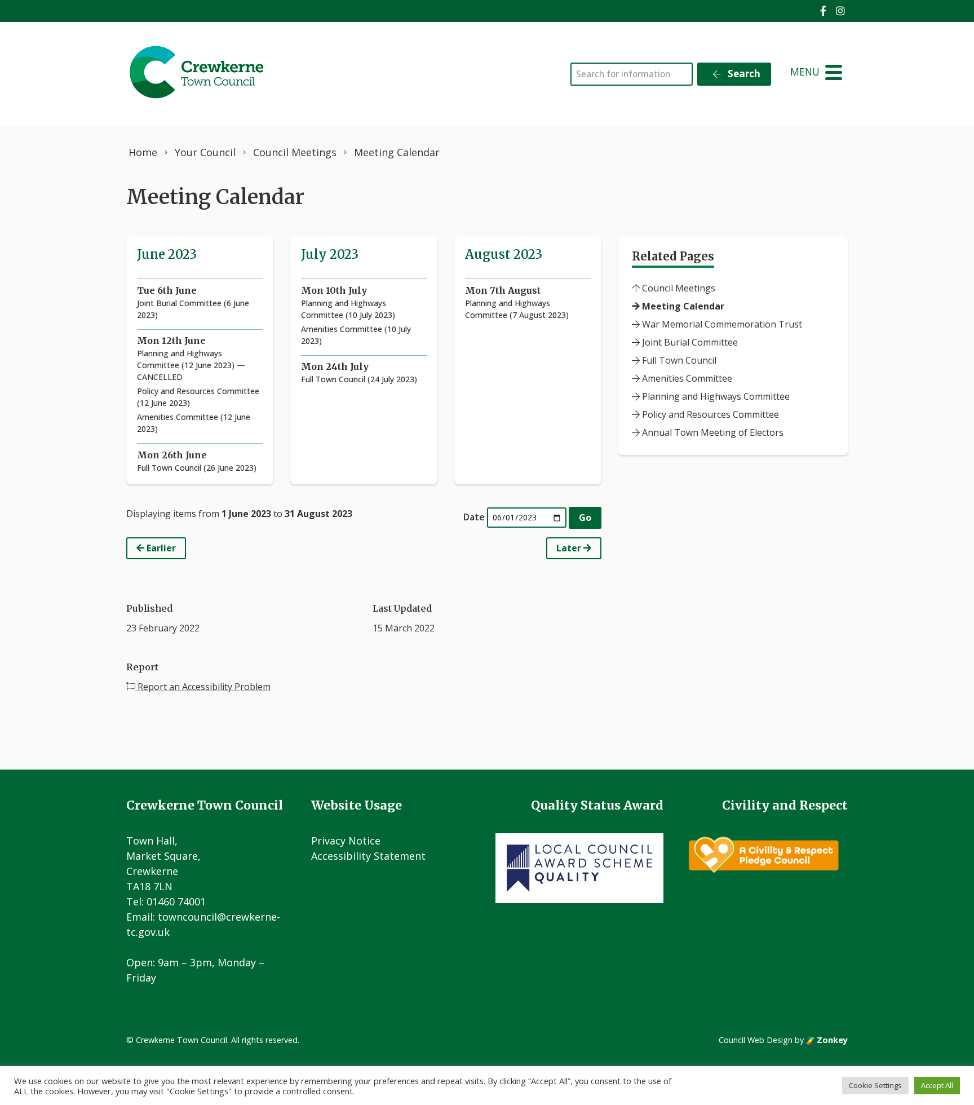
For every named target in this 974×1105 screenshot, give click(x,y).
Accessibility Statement (368, 856)
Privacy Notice (345, 840)
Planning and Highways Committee (715, 396)
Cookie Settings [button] (875, 1085)
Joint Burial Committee (689, 342)
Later (569, 548)
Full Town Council (678, 360)
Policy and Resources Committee (709, 414)
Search (742, 73)
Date (474, 517)
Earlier (160, 548)
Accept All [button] (937, 1085)
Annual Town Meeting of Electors (711, 432)
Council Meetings (677, 288)
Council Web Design (756, 1040)
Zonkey (831, 1040)
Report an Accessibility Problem (203, 686)
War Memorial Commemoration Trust (721, 324)
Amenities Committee (686, 378)
